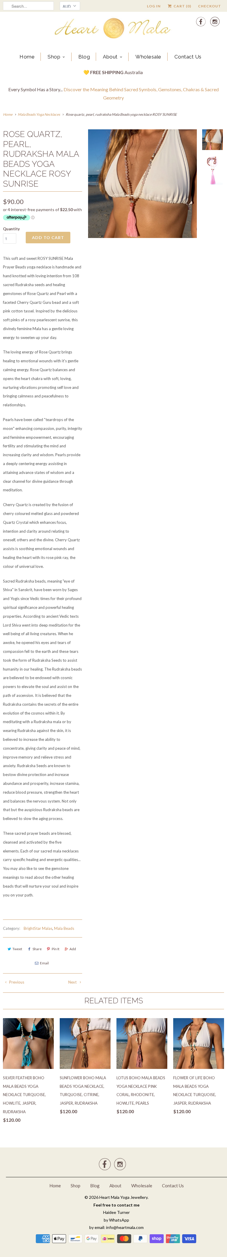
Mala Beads (64, 928)
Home (27, 57)
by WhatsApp (116, 1219)
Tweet (17, 949)
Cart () (182, 6)
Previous (16, 982)
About (110, 57)
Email (44, 963)
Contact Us (188, 57)
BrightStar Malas (38, 928)
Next (72, 982)
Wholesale (148, 57)
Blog (84, 57)
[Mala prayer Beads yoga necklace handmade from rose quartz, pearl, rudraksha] (142, 204)
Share (37, 949)
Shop (54, 57)
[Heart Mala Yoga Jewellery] (113, 29)
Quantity (11, 228)
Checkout (209, 6)
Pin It (55, 949)
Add (72, 949)
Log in (153, 6)
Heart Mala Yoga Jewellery (123, 1197)
